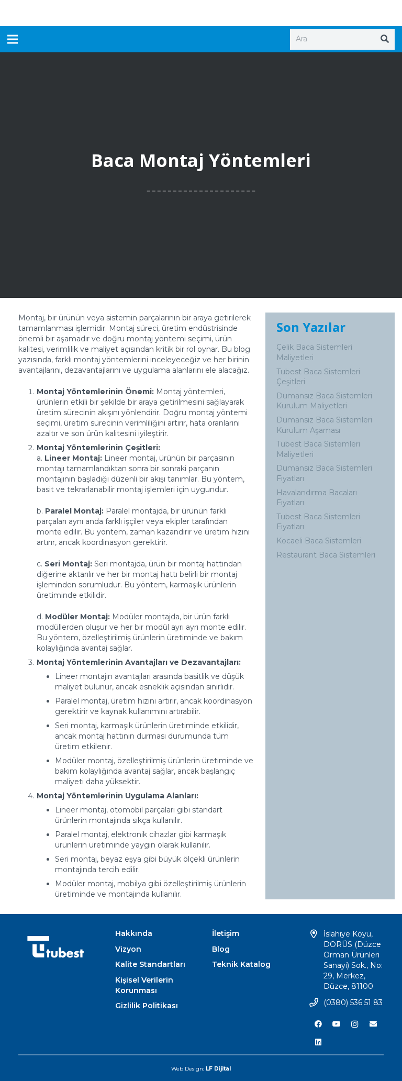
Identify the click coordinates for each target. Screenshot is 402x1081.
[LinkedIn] (318, 1042)
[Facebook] (318, 1024)
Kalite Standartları (150, 964)
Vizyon (128, 949)
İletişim (225, 933)
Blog (221, 949)
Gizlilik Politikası (146, 1005)
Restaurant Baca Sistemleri (325, 555)
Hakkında (133, 933)
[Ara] (385, 39)
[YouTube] (336, 1024)
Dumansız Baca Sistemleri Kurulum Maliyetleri (324, 401)
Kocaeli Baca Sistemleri (318, 540)
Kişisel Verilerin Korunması (144, 985)
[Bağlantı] (201, 13)
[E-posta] (373, 1024)
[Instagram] (354, 1024)
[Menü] (13, 39)
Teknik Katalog (241, 964)
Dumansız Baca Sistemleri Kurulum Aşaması (324, 425)
